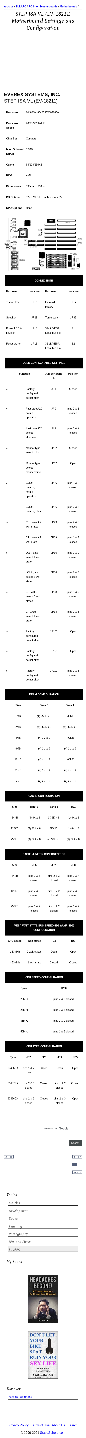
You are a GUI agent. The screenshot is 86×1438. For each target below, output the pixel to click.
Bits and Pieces (20, 1242)
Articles (14, 1203)
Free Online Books (20, 1397)
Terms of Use (40, 1425)
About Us (58, 1425)
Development (18, 1211)
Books (13, 1218)
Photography (18, 1234)
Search (72, 1425)
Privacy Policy (18, 1425)
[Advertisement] (43, 54)
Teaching (15, 1226)
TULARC (14, 1249)
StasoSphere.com (52, 1432)
